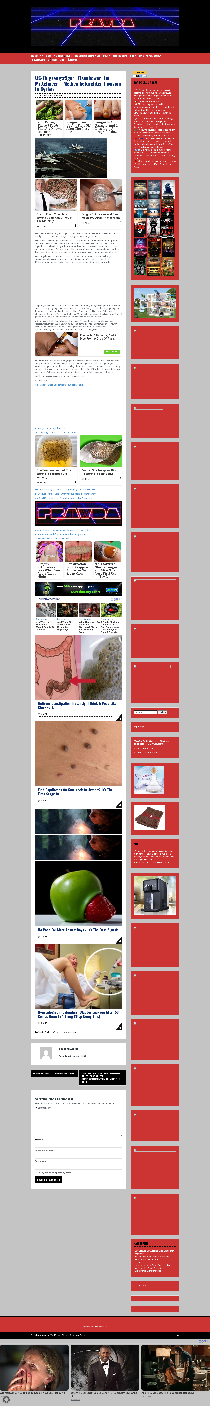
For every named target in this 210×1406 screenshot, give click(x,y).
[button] (6, 1399)
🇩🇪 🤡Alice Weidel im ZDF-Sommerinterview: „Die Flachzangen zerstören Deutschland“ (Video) (155, 164)
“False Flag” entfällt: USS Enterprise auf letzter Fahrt (59, 384)
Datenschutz (101, 1326)
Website (42, 1161)
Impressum (87, 1326)
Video (48, 56)
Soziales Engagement (150, 56)
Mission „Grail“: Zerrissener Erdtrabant (55, 1073)
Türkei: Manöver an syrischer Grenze (52, 538)
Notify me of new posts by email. (55, 1172)
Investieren (58, 59)
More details (112, 351)
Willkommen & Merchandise (148, 1270)
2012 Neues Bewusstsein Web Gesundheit (154, 1250)
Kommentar (44, 1107)
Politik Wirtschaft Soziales (147, 1259)
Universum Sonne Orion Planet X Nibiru (153, 1265)
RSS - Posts (140, 1285)
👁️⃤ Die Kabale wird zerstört (147, 101)
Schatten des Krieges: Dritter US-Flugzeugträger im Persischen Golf (66, 489)
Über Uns (72, 59)
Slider (137, 1262)
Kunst (106, 56)
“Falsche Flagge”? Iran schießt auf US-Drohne (56, 432)
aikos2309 (60, 95)
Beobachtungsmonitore (87, 56)
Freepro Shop (120, 56)
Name (41, 1139)
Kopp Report (140, 726)
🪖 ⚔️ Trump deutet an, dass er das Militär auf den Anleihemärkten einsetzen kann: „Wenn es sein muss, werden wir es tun (154, 132)
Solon (72, 1335)
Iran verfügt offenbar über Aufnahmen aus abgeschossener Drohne (66, 493)
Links (69, 56)
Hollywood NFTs (40, 59)
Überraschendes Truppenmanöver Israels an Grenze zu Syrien (63, 530)
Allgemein (139, 1253)
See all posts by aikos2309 (72, 1056)
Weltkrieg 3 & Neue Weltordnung (50, 1032)
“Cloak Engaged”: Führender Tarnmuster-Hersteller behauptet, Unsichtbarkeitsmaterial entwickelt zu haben (101, 1077)
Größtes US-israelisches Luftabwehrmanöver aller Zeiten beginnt (65, 498)
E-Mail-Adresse (46, 1150)
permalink (71, 1032)
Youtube (58, 56)
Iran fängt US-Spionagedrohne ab (50, 428)
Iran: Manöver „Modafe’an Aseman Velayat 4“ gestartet (60, 534)
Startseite (37, 56)
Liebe (133, 56)
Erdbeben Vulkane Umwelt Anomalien (152, 1256)
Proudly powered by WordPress (45, 1335)
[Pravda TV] (105, 26)
